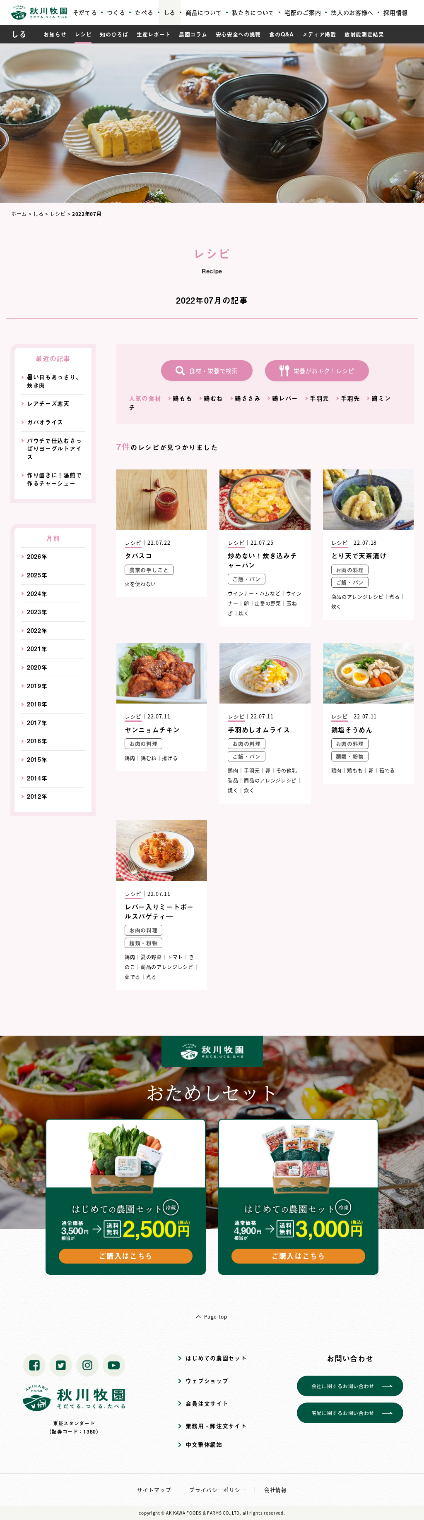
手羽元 (319, 398)
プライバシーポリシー (217, 1490)
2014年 (37, 778)
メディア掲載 (319, 34)
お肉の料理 (350, 570)
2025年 (37, 575)
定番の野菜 (268, 603)
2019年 (37, 686)
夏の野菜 (151, 956)
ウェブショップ (207, 1380)
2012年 (37, 796)
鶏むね (213, 398)
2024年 (37, 593)
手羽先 (350, 398)
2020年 (37, 667)
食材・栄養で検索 (213, 370)
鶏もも (182, 398)
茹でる (387, 770)
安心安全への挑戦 (238, 34)
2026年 (37, 556)
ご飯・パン (246, 579)
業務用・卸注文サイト (216, 1426)
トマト (175, 956)
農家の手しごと (149, 570)
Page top (215, 1316)
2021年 (37, 648)
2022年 (37, 630)
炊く (243, 613)
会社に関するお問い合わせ (342, 1385)
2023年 (37, 612)
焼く (233, 790)
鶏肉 (130, 757)
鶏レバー (285, 398)
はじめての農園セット (216, 1358)
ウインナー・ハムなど (254, 593)
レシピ (83, 34)
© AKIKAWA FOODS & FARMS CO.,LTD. (201, 1513)
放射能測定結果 (364, 34)
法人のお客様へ (352, 12)
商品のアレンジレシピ (357, 596)
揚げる (170, 757)
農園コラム (193, 34)
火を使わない (140, 583)
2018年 (37, 704)
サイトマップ (154, 1490)
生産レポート (154, 34)
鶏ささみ (248, 398)
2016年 (37, 741)
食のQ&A (281, 34)
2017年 (37, 722)
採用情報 (395, 12)
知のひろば (114, 34)
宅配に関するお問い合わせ (342, 1412)
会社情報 (275, 1490)
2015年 (37, 759)
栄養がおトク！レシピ (324, 370)
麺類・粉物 (350, 756)
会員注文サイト (207, 1403)
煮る (394, 596)
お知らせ (54, 34)
